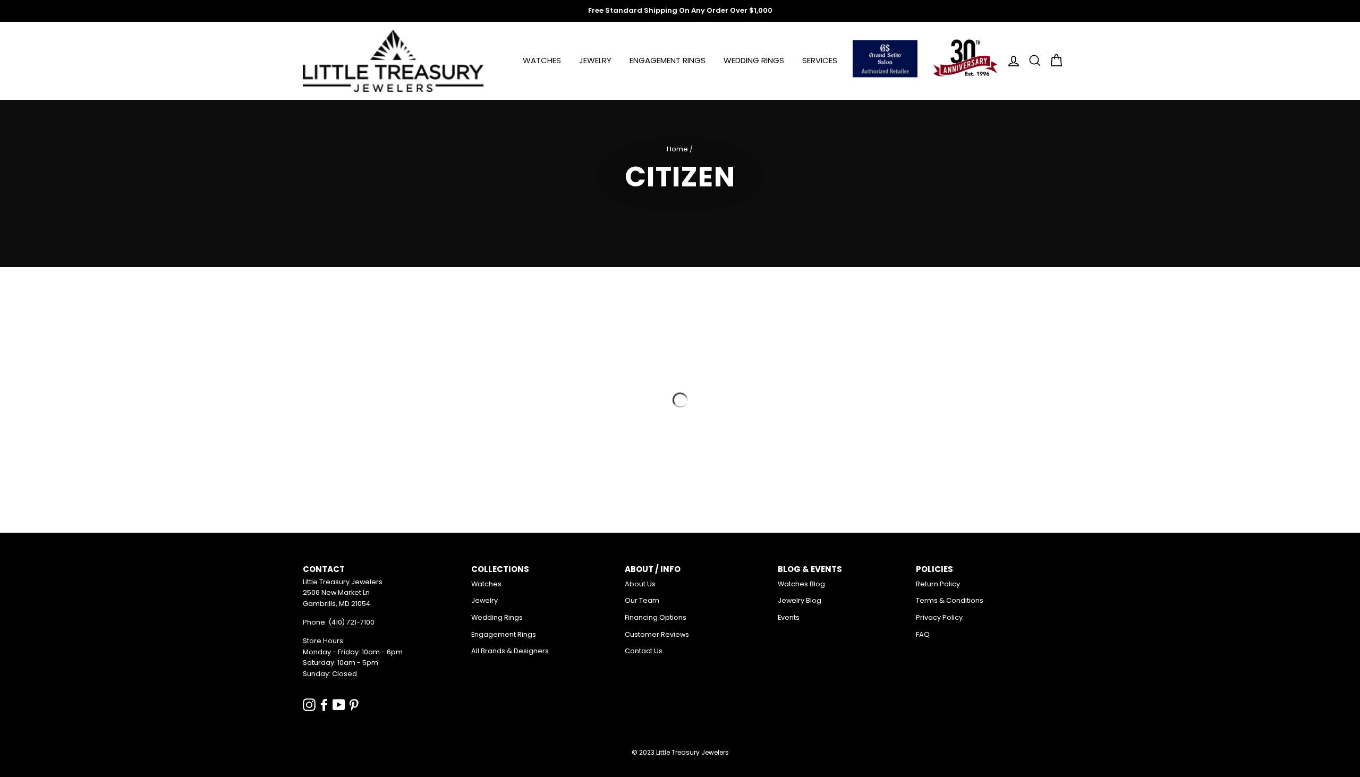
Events (789, 617)
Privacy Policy (939, 617)
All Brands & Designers (510, 650)
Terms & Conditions (949, 600)
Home (677, 148)
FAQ (923, 634)
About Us (640, 583)
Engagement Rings (668, 60)
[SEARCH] (1031, 60)
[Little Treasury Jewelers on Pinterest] (353, 704)
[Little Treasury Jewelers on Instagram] (309, 704)
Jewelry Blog (799, 600)
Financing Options (655, 617)
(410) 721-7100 (351, 622)
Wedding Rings (754, 60)
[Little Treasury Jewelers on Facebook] (324, 704)
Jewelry (595, 60)
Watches (542, 60)
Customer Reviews (657, 634)
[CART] (1053, 60)
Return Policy (938, 583)
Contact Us (643, 650)
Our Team (642, 600)
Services (819, 60)
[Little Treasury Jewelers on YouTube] (339, 704)
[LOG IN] (1010, 60)
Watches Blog (801, 583)
